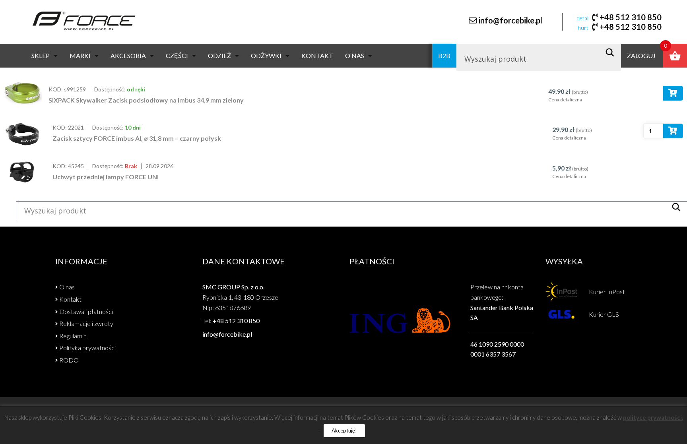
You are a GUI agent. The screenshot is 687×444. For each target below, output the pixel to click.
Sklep (40, 55)
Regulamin (73, 335)
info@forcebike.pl (510, 20)
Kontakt (317, 55)
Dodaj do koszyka (673, 95)
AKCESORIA (128, 55)
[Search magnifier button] (612, 52)
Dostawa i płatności (86, 311)
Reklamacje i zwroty (86, 323)
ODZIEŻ (219, 55)
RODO (69, 360)
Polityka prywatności (87, 347)
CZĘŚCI (177, 55)
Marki (80, 55)
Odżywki (266, 55)
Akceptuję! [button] (344, 430)
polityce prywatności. (653, 417)
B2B (444, 55)
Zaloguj (641, 55)
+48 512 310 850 (631, 17)
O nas (354, 55)
